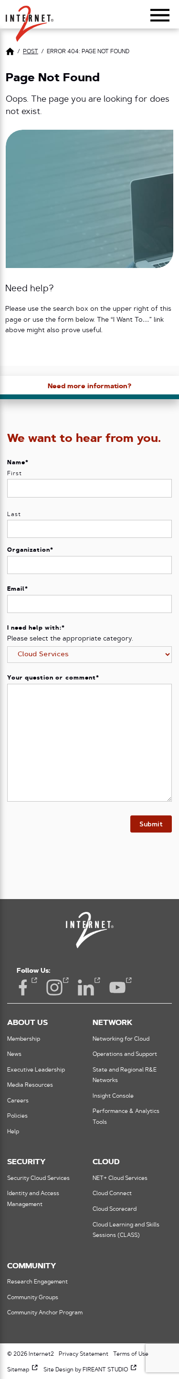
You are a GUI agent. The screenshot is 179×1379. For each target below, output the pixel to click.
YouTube (117, 987)
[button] (29, 19)
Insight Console (113, 1096)
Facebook (23, 987)
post (30, 52)
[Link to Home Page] (10, 53)
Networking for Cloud (121, 1039)
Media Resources (30, 1085)
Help (13, 1132)
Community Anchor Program (45, 1313)
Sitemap (23, 1370)
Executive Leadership (36, 1070)
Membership (23, 1039)
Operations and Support (125, 1054)
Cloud (106, 1162)
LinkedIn (86, 987)
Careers (18, 1101)
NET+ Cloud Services (120, 1178)
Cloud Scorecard (115, 1209)
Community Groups (32, 1298)
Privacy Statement (83, 1354)
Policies (17, 1116)
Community (31, 1266)
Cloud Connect (112, 1194)
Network (112, 1023)
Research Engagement (37, 1282)
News (14, 1054)
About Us (27, 1023)
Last (14, 514)
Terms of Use (130, 1354)
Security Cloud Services (38, 1178)
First (14, 474)
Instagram (54, 987)
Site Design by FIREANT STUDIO (90, 1370)
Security (26, 1162)
